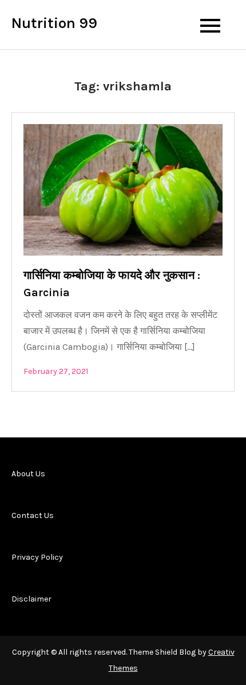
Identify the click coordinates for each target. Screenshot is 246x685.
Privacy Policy (37, 557)
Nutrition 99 (54, 23)
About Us (28, 474)
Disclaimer (31, 599)
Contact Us (32, 515)
